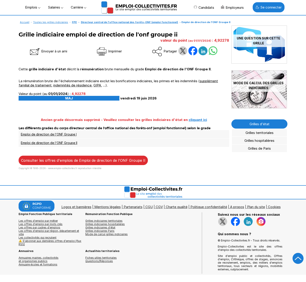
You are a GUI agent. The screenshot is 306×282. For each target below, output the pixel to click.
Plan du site (256, 207)
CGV (159, 207)
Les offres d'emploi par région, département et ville (49, 232)
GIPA (97, 85)
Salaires (54, 7)
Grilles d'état (259, 124)
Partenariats (133, 207)
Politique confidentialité (208, 207)
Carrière (77, 7)
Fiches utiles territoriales (101, 257)
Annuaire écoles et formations (38, 264)
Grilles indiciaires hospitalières (105, 224)
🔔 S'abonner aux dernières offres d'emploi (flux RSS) (50, 242)
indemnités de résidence (72, 85)
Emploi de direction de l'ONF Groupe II (49, 143)
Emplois (31, 7)
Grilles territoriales (260, 133)
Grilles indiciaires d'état (100, 227)
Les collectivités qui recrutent (37, 237)
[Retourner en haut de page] (298, 258)
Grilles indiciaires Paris (99, 230)
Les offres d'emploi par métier (38, 220)
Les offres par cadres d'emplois (39, 227)
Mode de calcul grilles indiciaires (106, 234)
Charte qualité (176, 207)
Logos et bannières (76, 207)
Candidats (206, 7)
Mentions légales (107, 207)
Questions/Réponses (99, 261)
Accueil (24, 22)
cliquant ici (198, 120)
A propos (237, 207)
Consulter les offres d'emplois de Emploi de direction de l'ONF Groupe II (83, 160)
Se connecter (271, 7)
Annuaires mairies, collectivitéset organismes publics (38, 259)
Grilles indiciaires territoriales (104, 220)
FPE (74, 22)
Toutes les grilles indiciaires (50, 22)
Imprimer (114, 51)
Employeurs (235, 7)
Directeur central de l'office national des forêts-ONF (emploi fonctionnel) (129, 22)
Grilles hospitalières (259, 140)
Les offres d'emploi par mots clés (40, 224)
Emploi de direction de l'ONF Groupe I (49, 134)
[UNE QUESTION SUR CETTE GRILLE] (259, 62)
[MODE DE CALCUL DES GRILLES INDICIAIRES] (259, 107)
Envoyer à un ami (53, 51)
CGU (149, 207)
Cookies (274, 207)
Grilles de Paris (259, 148)
